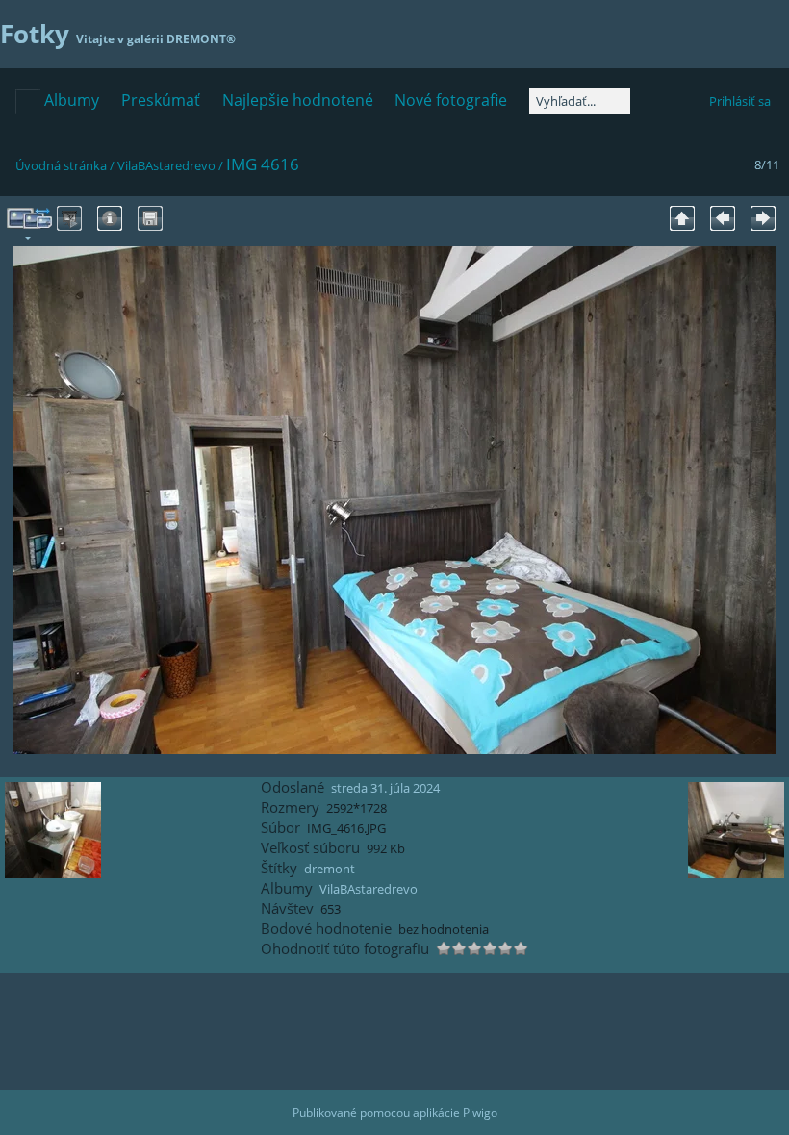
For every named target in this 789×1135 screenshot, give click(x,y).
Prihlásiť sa (740, 101)
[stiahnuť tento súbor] (150, 218)
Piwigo (480, 1112)
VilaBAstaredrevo (166, 165)
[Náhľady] (682, 218)
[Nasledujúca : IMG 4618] (763, 218)
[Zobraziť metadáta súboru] (109, 218)
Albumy (71, 100)
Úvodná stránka (61, 165)
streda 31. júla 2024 (385, 787)
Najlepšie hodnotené (297, 100)
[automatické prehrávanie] (69, 218)
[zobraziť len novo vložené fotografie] (27, 101)
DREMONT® (201, 39)
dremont (329, 868)
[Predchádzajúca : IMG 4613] (722, 218)
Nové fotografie (450, 100)
